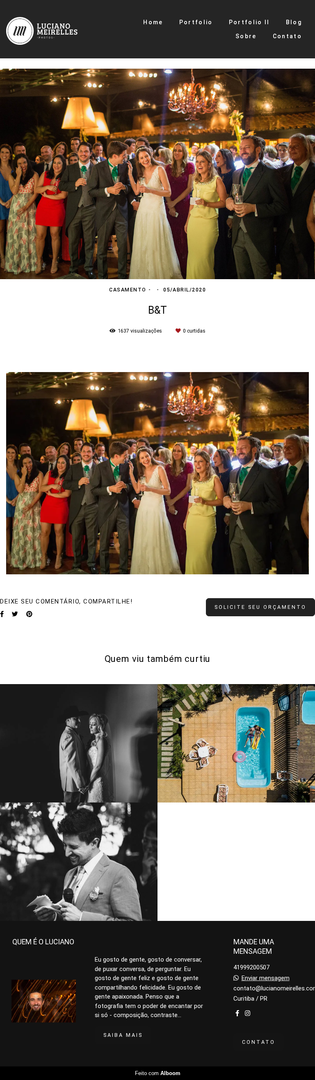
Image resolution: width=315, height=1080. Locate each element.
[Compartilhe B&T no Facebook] (2, 614)
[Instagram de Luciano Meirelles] (247, 1013)
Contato (287, 36)
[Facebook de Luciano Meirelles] (237, 1013)
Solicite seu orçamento (260, 607)
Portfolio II (249, 22)
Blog (294, 22)
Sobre (246, 36)
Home (153, 22)
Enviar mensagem (266, 978)
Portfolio (196, 22)
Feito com (157, 1073)
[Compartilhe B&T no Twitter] (15, 614)
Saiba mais (123, 1035)
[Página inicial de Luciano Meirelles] (53, 29)
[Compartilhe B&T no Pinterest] (29, 614)
